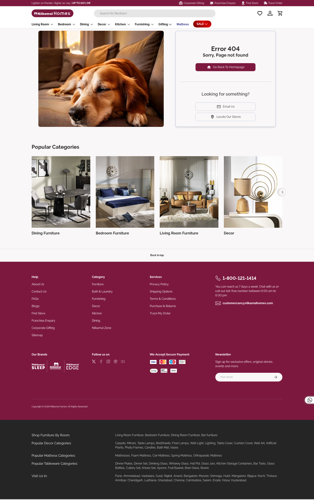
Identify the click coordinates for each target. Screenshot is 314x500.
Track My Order (160, 313)
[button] (280, 13)
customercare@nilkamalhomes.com (248, 303)
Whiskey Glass (179, 463)
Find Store (38, 313)
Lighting (210, 443)
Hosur (226, 480)
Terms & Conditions (163, 299)
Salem (207, 480)
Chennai (179, 480)
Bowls (205, 468)
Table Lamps (146, 443)
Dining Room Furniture (185, 435)
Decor (102, 24)
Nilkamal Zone (101, 328)
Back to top (157, 255)
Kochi (261, 476)
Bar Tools (259, 463)
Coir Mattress (161, 455)
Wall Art (259, 443)
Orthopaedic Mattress (207, 455)
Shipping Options (161, 291)
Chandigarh (135, 480)
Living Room (40, 24)
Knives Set (149, 468)
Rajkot (168, 476)
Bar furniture (209, 435)
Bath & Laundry (102, 291)
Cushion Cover (243, 443)
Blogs (35, 306)
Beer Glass (192, 468)
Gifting (163, 24)
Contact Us (39, 291)
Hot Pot (195, 463)
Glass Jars (208, 463)
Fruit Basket (175, 468)
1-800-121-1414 (239, 278)
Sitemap (37, 335)
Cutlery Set (133, 468)
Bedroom (64, 24)
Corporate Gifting (43, 328)
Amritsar (120, 480)
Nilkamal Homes (58, 406)
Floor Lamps (180, 443)
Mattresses (122, 455)
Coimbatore (193, 480)
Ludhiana (150, 480)
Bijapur (251, 476)
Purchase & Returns (163, 306)
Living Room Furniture (129, 435)
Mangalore (239, 476)
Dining (84, 24)
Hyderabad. (239, 480)
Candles (150, 447)
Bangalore (190, 476)
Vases (174, 447)
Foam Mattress (141, 455)
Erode (217, 480)
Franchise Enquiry (43, 320)
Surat (159, 476)
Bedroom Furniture (157, 435)
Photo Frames (134, 447)
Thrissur (271, 476)
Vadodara (147, 476)
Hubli (226, 476)
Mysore (204, 476)
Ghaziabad (165, 480)
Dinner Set (140, 463)
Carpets (120, 443)
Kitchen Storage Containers (234, 463)
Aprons (161, 468)
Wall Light (197, 443)
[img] (94, 362)
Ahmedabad (131, 476)
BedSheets (163, 443)
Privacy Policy (159, 284)
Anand (178, 476)
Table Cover (224, 443)
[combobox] (155, 13)
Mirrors (131, 443)
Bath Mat (163, 447)
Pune (118, 476)
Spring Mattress (181, 455)
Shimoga (216, 476)
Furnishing (142, 24)
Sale (200, 24)
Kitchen (120, 24)
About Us (38, 284)
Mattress (183, 24)
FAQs (35, 299)
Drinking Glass (158, 463)
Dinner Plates (123, 463)
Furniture (98, 284)
